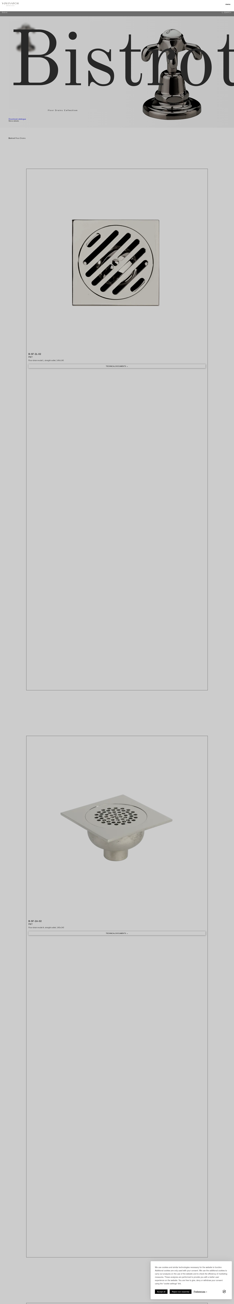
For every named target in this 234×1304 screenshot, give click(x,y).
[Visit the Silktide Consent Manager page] (224, 1291)
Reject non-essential (180, 1291)
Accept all (161, 1291)
